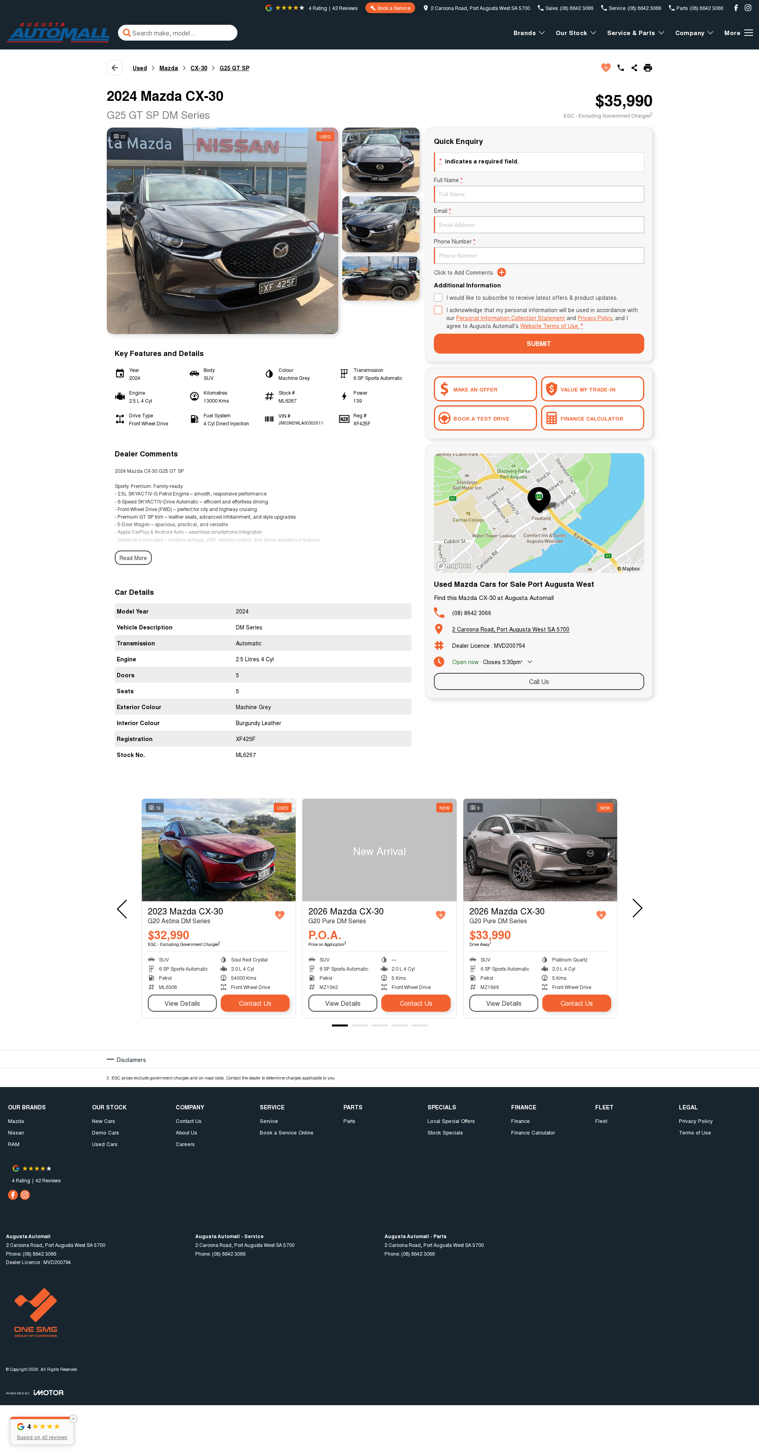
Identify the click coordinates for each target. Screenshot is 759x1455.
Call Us (539, 681)
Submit (539, 343)
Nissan (16, 1132)
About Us (186, 1132)
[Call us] (621, 68)
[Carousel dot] (340, 1025)
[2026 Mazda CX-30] (379, 850)
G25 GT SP (234, 68)
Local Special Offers (451, 1121)
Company (690, 32)
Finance (520, 1121)
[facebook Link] (736, 8)
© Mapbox (628, 568)
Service (269, 1121)
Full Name (448, 180)
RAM (14, 1144)
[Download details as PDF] (648, 68)
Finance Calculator (533, 1132)
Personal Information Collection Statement (510, 318)
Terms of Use (695, 1132)
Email (442, 210)
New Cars (103, 1121)
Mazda (168, 68)
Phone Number (454, 241)
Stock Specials (445, 1132)
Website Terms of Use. (549, 326)
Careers (185, 1144)
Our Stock (571, 32)
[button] (42, 1431)
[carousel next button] (637, 908)
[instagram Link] (748, 8)
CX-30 (198, 68)
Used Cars (105, 1144)
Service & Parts (631, 32)
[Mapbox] (455, 565)
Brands (525, 32)
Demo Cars (105, 1132)
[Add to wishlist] (606, 68)
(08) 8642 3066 (471, 613)
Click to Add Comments (463, 272)
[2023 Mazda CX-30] (219, 850)
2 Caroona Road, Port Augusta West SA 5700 (510, 629)
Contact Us (255, 1003)
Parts (349, 1121)
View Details (182, 1003)
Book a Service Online (287, 1132)
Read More (133, 558)
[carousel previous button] (123, 908)
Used (140, 68)
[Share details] (634, 68)
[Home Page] (58, 33)
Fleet (601, 1121)
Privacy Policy (595, 318)
